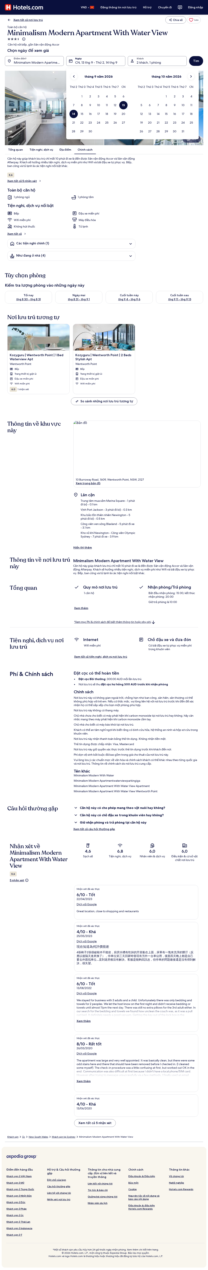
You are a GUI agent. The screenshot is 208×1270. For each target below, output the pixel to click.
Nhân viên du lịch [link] (97, 1203)
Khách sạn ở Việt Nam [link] (19, 1176)
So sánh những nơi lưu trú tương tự (106, 401)
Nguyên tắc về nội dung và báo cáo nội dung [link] (143, 1197)
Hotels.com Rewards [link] (181, 1189)
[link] (194, 19)
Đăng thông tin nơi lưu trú (118, 7)
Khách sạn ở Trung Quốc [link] (20, 1189)
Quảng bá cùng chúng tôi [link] (102, 1196)
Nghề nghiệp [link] (176, 1182)
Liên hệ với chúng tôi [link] (59, 1192)
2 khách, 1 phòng (149, 62)
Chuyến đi (165, 7)
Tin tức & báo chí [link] (98, 1190)
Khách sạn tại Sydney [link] (63, 1136)
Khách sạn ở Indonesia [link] (19, 1228)
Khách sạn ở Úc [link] (15, 1215)
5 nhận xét (17, 880)
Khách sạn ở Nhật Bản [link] (19, 1195)
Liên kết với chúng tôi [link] (100, 1183)
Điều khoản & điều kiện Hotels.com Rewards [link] (141, 1207)
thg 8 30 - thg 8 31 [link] (28, 299)
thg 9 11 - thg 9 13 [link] (179, 299)
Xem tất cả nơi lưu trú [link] (28, 20)
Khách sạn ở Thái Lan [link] (18, 1221)
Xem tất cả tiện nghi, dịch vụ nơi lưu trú (100, 656)
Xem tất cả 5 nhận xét (22, 181)
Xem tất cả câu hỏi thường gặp (94, 829)
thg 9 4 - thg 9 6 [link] (129, 299)
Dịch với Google (87, 904)
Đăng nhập (195, 7)
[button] (82, 96)
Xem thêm (81, 608)
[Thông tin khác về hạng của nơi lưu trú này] (23, 39)
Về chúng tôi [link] (176, 1176)
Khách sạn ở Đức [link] (15, 1202)
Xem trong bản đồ (88, 483)
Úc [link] (23, 1136)
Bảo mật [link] (133, 1182)
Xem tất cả (14, 234)
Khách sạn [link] (12, 1136)
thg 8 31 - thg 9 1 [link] (79, 299)
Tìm (196, 61)
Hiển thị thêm (82, 547)
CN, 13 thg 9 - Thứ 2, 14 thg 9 (96, 62)
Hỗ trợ (147, 7)
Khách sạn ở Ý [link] (14, 1234)
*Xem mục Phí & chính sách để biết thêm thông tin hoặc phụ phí (112, 622)
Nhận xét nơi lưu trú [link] (58, 1199)
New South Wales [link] (38, 1136)
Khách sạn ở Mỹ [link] (15, 1182)
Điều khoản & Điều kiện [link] (141, 1176)
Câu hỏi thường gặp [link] (58, 1186)
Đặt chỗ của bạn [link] (56, 1179)
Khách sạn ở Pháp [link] (16, 1208)
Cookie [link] (132, 1189)
